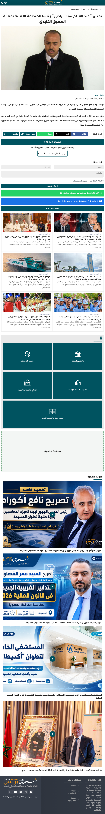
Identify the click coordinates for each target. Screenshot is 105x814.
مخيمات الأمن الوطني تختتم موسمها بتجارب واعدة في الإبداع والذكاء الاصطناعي (79, 318)
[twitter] (20, 792)
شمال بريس (99, 95)
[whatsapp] (10, 792)
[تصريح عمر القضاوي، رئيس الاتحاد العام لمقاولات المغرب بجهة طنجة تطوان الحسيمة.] (52, 588)
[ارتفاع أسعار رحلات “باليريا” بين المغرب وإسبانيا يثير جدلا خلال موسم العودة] (27, 254)
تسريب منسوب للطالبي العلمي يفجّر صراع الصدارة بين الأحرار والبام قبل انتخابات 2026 (79, 238)
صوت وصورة (94, 476)
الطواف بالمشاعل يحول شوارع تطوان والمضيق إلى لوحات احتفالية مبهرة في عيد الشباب (29, 318)
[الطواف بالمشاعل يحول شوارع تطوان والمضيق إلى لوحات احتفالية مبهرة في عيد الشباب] (27, 294)
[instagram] (25, 792)
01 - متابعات (75, 9)
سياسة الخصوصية (72, 799)
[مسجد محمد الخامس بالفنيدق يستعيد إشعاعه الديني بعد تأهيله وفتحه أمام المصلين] (78, 254)
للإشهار (73, 785)
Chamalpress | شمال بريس (92, 9)
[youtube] (15, 792)
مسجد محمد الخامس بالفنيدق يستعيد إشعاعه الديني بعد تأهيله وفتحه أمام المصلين (79, 278)
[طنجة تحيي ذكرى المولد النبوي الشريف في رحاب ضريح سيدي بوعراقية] (27, 214)
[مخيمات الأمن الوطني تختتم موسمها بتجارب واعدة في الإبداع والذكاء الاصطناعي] (78, 294)
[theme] (3, 3)
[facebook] (31, 792)
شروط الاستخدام (72, 791)
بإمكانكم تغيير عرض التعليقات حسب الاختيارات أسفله (52, 147)
